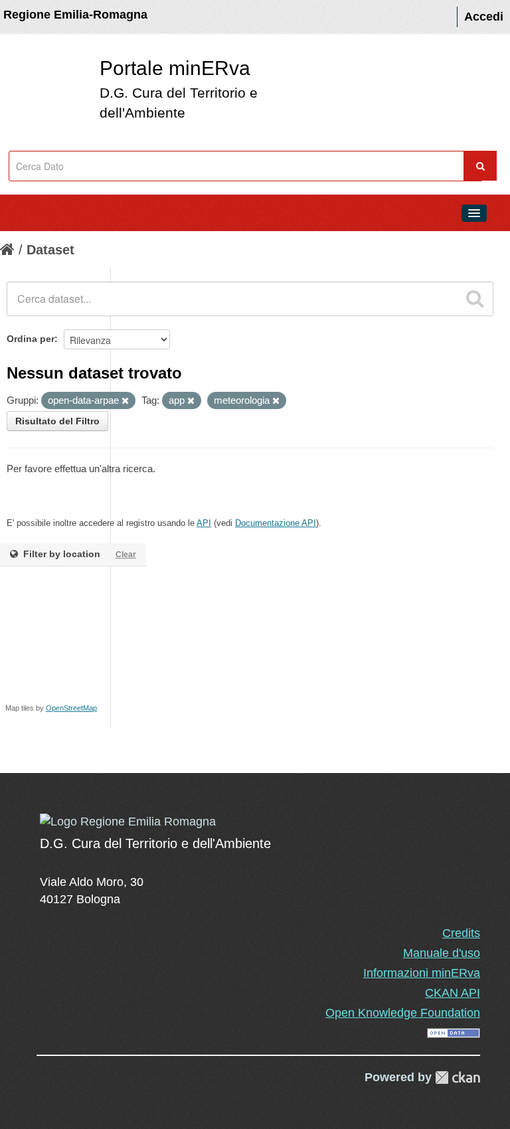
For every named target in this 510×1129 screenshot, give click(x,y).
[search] (474, 299)
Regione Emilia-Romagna (75, 14)
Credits (461, 933)
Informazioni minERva (421, 973)
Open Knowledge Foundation (402, 1012)
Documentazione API (275, 523)
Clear (126, 554)
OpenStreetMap (71, 708)
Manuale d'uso (441, 953)
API (204, 523)
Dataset (50, 249)
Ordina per (30, 338)
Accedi (483, 16)
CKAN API (452, 992)
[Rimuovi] (125, 401)
